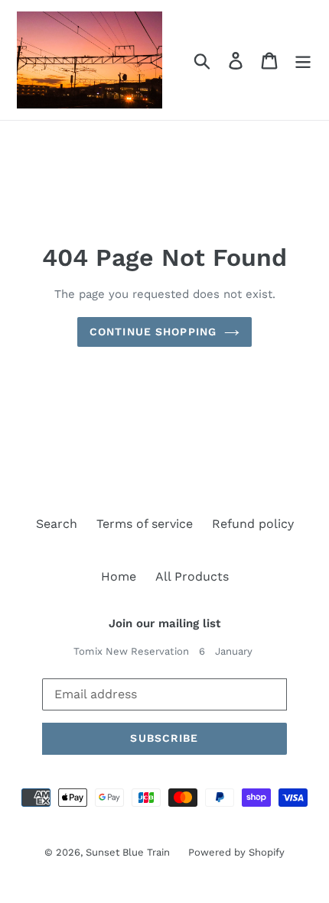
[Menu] (303, 60)
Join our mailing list (164, 623)
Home (118, 576)
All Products (192, 576)
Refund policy (253, 523)
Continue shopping (153, 331)
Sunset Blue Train (129, 852)
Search (56, 523)
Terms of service (144, 523)
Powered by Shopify (236, 852)
